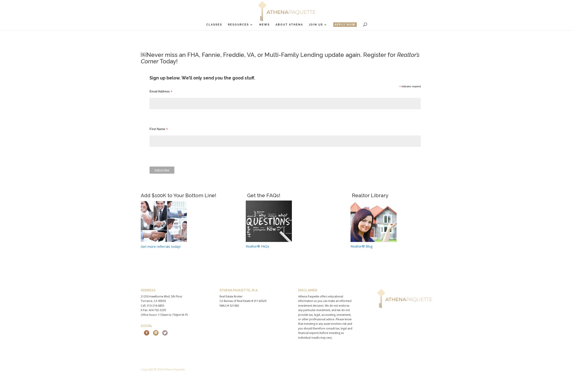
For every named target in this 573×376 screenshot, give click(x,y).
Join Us (316, 24)
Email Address (161, 91)
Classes (214, 24)
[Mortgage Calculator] (374, 240)
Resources (238, 24)
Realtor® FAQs (257, 246)
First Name (159, 129)
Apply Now (345, 24)
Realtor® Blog (362, 246)
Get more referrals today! (161, 246)
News (264, 24)
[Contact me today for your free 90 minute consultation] (269, 240)
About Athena (289, 24)
